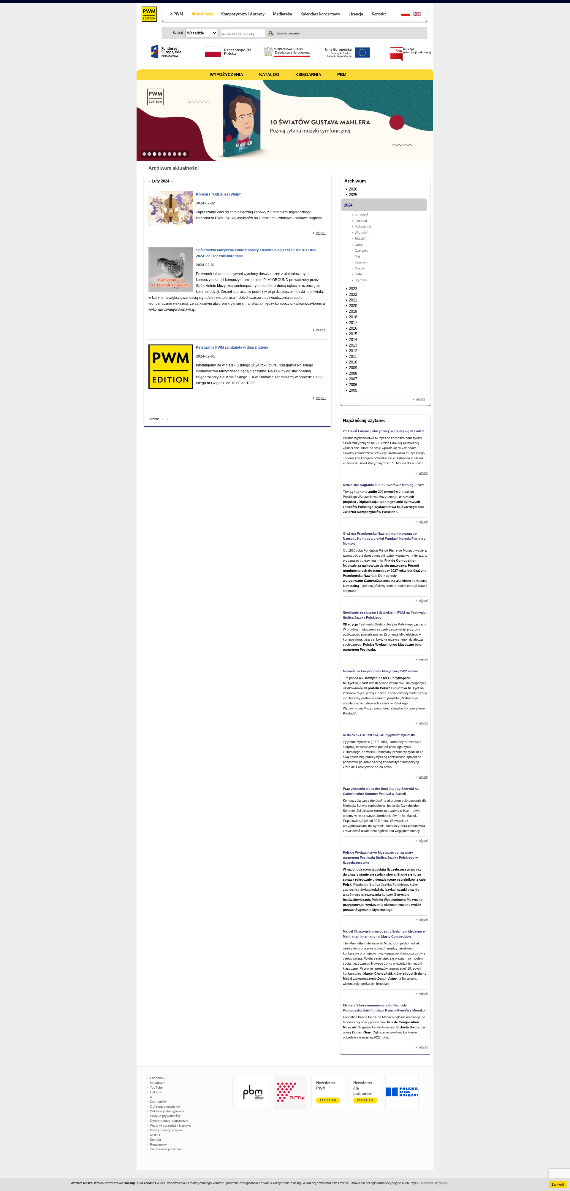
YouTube (156, 1087)
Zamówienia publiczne (166, 1149)
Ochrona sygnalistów (165, 1106)
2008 (353, 373)
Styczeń (361, 280)
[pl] (401, 15)
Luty (358, 274)
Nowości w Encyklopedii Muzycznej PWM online (380, 671)
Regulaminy (158, 1144)
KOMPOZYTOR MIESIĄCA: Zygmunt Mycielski (379, 735)
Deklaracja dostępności (167, 1111)
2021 (353, 300)
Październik (363, 226)
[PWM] (149, 15)
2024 (348, 205)
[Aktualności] (202, 15)
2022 (353, 294)
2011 (353, 356)
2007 (353, 379)
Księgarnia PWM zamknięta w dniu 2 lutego (232, 347)
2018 (353, 317)
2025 (353, 195)
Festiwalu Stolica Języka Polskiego (386, 624)
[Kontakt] (379, 15)
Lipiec (359, 244)
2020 (353, 306)
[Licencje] (355, 15)
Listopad (361, 221)
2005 (353, 390)
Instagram (157, 1082)
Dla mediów (158, 1101)
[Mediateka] (283, 15)
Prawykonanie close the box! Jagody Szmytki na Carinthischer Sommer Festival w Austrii (381, 791)
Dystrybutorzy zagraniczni (169, 1120)
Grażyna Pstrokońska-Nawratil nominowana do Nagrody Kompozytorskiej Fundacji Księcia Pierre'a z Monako (384, 538)
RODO (155, 1135)
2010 (353, 362)
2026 (353, 189)
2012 (353, 351)
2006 (353, 384)
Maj (357, 256)
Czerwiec (361, 250)
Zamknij (558, 1184)
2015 (353, 334)
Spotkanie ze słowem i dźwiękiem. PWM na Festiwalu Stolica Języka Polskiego (384, 615)
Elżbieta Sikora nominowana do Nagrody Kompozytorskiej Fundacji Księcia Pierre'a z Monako (384, 1007)
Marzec (360, 268)
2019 (353, 311)
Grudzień (361, 215)
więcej (321, 233)
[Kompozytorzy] (243, 15)
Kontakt (155, 1139)
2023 (353, 289)
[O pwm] (174, 15)
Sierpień (360, 238)
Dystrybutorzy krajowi (166, 1130)
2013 (353, 345)
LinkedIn (156, 1092)
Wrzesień (361, 232)
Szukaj (270, 33)
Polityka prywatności (165, 1116)
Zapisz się (328, 1100)
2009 (353, 368)
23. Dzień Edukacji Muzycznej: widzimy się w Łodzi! (383, 431)
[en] (420, 15)
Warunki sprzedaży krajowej (170, 1125)
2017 (353, 322)
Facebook (157, 1078)
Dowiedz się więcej (434, 1183)
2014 (353, 339)
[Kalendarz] (320, 15)
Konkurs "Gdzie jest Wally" (219, 194)
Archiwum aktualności (173, 168)
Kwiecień (361, 262)
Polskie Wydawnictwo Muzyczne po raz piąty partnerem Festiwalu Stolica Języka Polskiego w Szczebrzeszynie (380, 857)
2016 (353, 328)
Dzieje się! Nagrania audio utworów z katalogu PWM (383, 485)
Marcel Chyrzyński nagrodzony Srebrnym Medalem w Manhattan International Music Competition (384, 934)
